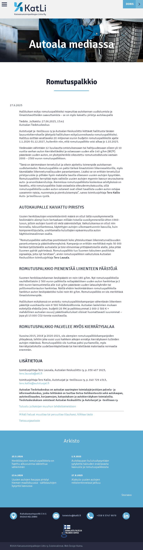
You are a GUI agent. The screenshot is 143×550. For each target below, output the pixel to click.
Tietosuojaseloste (29, 420)
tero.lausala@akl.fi (30, 373)
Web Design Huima (73, 546)
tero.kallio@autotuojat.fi (34, 383)
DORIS (130, 4)
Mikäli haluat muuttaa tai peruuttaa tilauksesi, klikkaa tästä (56, 414)
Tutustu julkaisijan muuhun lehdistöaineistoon (47, 406)
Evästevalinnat (56, 546)
